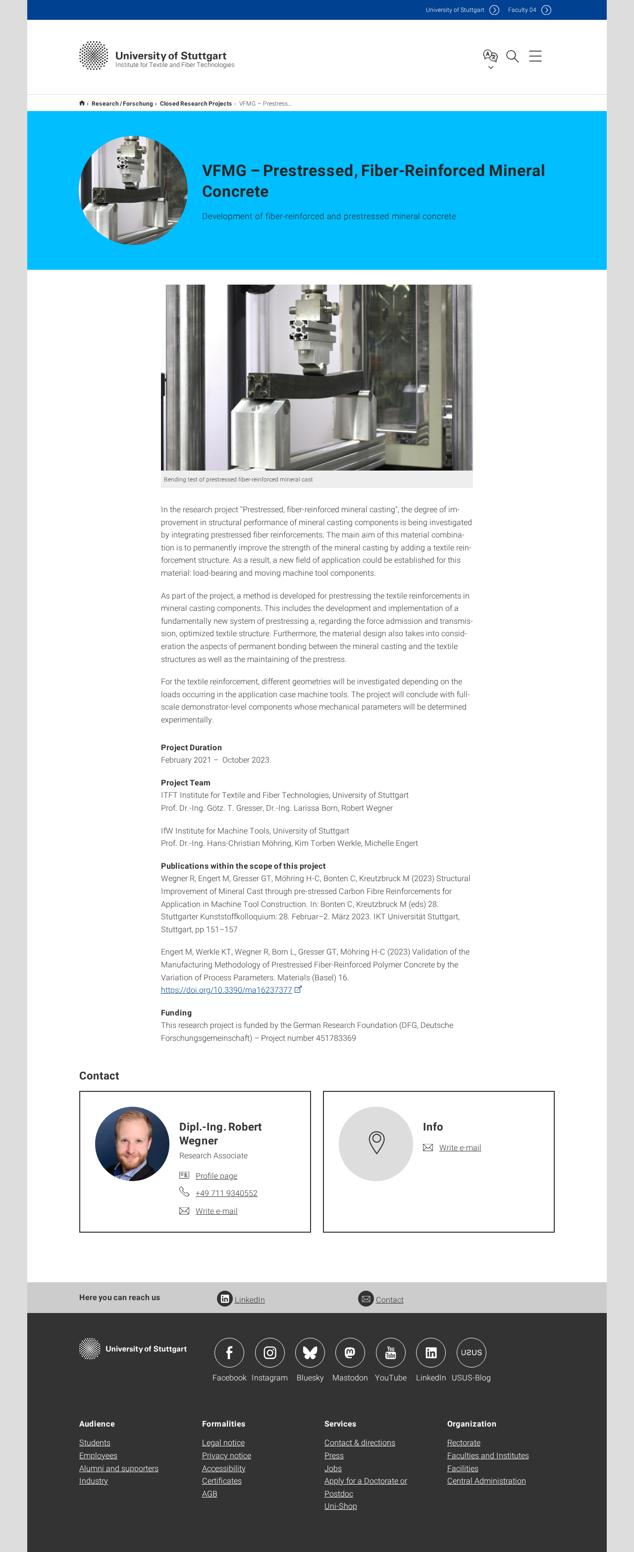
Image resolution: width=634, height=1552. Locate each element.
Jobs (333, 1468)
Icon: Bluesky (310, 1353)
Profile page (216, 1175)
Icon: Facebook (229, 1353)
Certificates (222, 1480)
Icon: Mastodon (350, 1353)
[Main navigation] (535, 55)
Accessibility (224, 1468)
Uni (455, 9)
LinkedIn (250, 1299)
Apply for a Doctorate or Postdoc (365, 1486)
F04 (522, 9)
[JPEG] (317, 378)
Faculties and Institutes (488, 1455)
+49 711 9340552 (227, 1193)
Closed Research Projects (196, 103)
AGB (209, 1493)
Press (334, 1455)
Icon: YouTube (391, 1353)
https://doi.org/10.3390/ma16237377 (226, 989)
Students (94, 1442)
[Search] (512, 55)
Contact (390, 1299)
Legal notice (223, 1442)
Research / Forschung (122, 103)
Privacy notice (226, 1455)
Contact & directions (359, 1442)
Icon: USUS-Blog (471, 1353)
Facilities (462, 1468)
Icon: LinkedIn (431, 1353)
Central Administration (486, 1480)
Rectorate (463, 1442)
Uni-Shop (340, 1505)
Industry (93, 1480)
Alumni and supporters (118, 1468)
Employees (98, 1455)
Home (82, 103)
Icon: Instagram (270, 1353)
